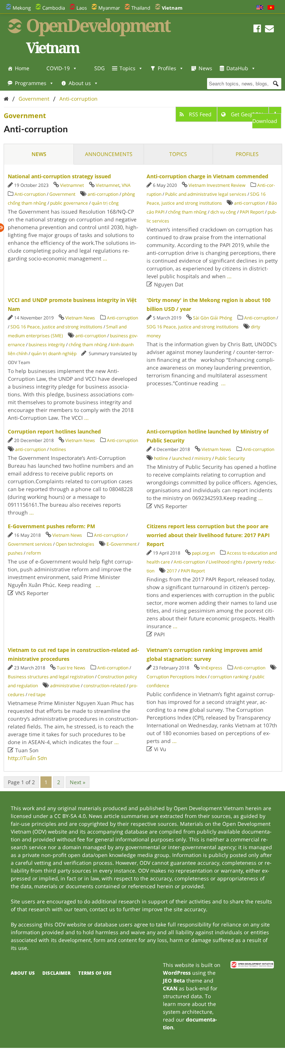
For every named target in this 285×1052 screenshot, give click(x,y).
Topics (127, 68)
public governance (69, 203)
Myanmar (109, 7)
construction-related (104, 685)
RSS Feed (200, 114)
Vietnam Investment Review (217, 185)
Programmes (30, 83)
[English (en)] (259, 7)
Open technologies (75, 544)
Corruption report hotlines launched (54, 431)
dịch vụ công (223, 212)
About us (80, 83)
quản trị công (105, 203)
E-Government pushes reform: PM (51, 526)
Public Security (230, 458)
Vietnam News (80, 318)
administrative (65, 685)
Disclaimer (56, 973)
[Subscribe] (269, 29)
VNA (126, 185)
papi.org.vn (203, 553)
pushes (15, 553)
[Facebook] (257, 29)
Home (22, 68)
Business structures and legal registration (51, 676)
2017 (172, 571)
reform (33, 553)
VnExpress (211, 668)
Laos (81, 7)
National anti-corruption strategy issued (59, 176)
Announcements (108, 154)
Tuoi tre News (71, 668)
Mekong (22, 7)
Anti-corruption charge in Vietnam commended (207, 176)
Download (264, 120)
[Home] (6, 98)
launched (181, 458)
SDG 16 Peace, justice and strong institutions (56, 327)
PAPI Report (252, 212)
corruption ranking (229, 676)
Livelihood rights (225, 562)
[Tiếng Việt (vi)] (271, 7)
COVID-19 (58, 68)
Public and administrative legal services (205, 194)
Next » (77, 782)
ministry (202, 458)
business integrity (47, 344)
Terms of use (95, 973)
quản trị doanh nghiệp (53, 353)
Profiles (167, 68)
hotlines (58, 449)
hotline (161, 458)
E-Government (122, 544)
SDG (99, 68)
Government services (30, 544)
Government (34, 98)
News (205, 68)
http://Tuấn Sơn (27, 758)
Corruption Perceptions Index (177, 676)
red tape (37, 694)
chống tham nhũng (187, 212)
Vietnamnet (72, 185)
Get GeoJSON (247, 114)
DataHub (237, 68)
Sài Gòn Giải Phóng (212, 318)
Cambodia (53, 7)
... (105, 258)
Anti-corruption (78, 98)
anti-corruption (103, 194)
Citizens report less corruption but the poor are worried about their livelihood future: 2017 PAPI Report (208, 535)
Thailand (140, 7)
